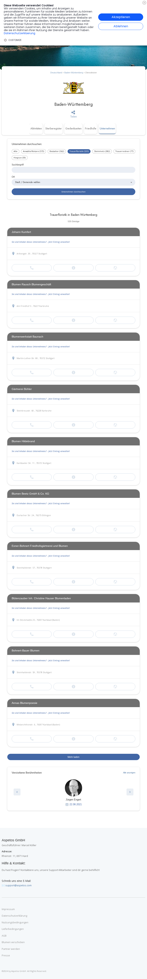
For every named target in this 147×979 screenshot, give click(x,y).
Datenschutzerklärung (14, 915)
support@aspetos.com (18, 885)
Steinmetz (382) (102, 151)
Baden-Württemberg (73, 72)
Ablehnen (121, 26)
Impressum (8, 909)
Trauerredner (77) (124, 151)
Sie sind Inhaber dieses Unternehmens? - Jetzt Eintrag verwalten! (41, 241)
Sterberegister (53, 128)
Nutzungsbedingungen (15, 922)
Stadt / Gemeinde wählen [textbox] (27, 182)
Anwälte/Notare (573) (33, 151)
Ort (13, 176)
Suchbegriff (18, 164)
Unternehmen (107, 128)
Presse (6, 955)
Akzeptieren (121, 17)
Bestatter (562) (57, 151)
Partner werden (11, 949)
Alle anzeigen (129, 772)
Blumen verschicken (13, 942)
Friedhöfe (90, 128)
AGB (4, 935)
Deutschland (56, 72)
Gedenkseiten (73, 128)
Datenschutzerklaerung (19, 33)
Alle (15, 151)
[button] (17, 792)
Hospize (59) (20, 157)
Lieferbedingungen (13, 929)
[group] (73, 792)
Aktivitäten (36, 128)
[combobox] (73, 182)
